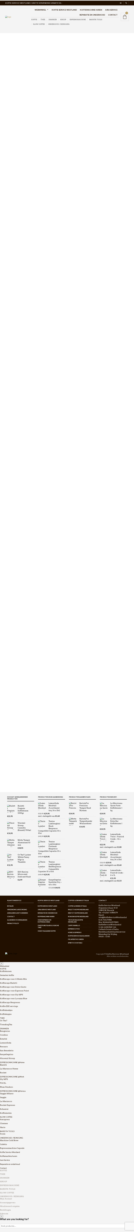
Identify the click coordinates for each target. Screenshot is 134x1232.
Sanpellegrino (6, 1054)
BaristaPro (11, 84)
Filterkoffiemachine (15, 397)
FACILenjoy (12, 146)
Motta (9, 192)
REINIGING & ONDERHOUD (17, 549)
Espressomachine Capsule (18, 386)
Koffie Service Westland (64, 10)
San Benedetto (6, 1050)
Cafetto (10, 107)
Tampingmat (12, 530)
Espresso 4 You (74, 929)
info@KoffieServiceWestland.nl (113, 917)
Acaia (9, 604)
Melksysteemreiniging (16, 580)
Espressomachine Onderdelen (19, 389)
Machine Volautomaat (16, 569)
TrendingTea (6, 1024)
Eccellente (11, 134)
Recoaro (4, 1047)
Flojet (9, 153)
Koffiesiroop (12, 338)
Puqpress (11, 219)
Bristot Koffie (12, 96)
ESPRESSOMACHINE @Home (12, 1062)
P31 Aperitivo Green (76, 939)
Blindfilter (11, 491)
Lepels (9, 503)
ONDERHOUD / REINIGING (58, 24)
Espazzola (11, 142)
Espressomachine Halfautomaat (21, 374)
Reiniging (11, 518)
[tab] (57, 139)
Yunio (9, 268)
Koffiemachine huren (91, 10)
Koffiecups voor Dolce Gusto (19, 304)
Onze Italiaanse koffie (47, 931)
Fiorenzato (11, 149)
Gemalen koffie (13, 292)
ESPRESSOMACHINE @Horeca (13, 1091)
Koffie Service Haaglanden (79, 936)
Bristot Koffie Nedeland (78, 913)
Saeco (9, 245)
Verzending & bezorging (17, 909)
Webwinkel (40, 10)
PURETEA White (14, 358)
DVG (9, 126)
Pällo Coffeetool (13, 211)
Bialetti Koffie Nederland (78, 909)
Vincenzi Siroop (13, 272)
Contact (113, 15)
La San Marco (13, 73)
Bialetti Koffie (13, 92)
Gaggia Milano (13, 157)
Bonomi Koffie (13, 100)
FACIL (11, 448)
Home (7, 38)
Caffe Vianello (74, 925)
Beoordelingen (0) (53, 150)
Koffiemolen (12, 412)
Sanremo (10, 249)
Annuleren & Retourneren (17, 913)
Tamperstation (13, 526)
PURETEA (11, 226)
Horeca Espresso (75, 932)
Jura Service (111, 10)
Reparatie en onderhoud (92, 15)
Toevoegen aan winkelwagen (111, 115)
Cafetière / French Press (17, 393)
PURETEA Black (14, 354)
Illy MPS (11, 451)
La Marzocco (12, 188)
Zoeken (34, 56)
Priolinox (11, 215)
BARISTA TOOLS (95, 20)
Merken (16, 38)
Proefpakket (12, 284)
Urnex (9, 265)
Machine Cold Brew (15, 557)
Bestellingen (5, 1210)
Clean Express (13, 115)
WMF (9, 276)
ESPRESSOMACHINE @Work (12, 1077)
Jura (8, 180)
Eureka (10, 130)
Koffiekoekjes (12, 327)
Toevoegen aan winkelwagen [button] (82, 296)
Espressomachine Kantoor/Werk (21, 416)
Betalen (10, 906)
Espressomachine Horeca (18, 370)
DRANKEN (53, 20)
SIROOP (63, 20)
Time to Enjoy (13, 257)
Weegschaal (12, 545)
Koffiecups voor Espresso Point (20, 307)
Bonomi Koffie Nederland (78, 916)
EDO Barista (12, 138)
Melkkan (10, 510)
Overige (10, 514)
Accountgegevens (7, 1203)
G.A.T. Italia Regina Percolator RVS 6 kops (69, 305)
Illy (8, 169)
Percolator (122, 126)
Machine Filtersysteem (17, 561)
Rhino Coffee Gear (14, 234)
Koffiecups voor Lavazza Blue (19, 315)
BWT (9, 103)
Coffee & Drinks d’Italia (77, 906)
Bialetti (10, 88)
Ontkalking (11, 584)
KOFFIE (34, 20)
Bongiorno (5, 1031)
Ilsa (8, 173)
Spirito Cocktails (75, 943)
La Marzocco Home (16, 444)
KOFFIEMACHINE (13, 366)
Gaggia (11, 471)
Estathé (3, 1039)
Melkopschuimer (14, 405)
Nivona (10, 196)
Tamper (10, 522)
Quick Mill (11, 242)
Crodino (4, 1035)
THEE (43, 20)
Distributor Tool (13, 495)
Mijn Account (6, 1199)
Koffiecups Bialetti (15, 296)
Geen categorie (11, 421)
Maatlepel (11, 507)
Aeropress (11, 77)
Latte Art (10, 499)
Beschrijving (51, 139)
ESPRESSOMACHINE (78, 20)
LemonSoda (5, 1043)
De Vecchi (11, 119)
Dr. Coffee (11, 123)
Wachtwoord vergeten (10, 1206)
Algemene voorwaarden (17, 920)
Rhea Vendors (12, 230)
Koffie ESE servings (15, 323)
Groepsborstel (13, 572)
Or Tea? (10, 207)
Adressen (4, 1214)
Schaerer (10, 253)
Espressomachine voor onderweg (21, 382)
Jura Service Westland (47, 909)
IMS (8, 176)
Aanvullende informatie (56, 145)
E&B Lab (10, 615)
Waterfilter (12, 595)
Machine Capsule (14, 553)
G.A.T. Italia (26, 38)
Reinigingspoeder (14, 588)
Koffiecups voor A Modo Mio (19, 300)
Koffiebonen (12, 288)
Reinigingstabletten (15, 592)
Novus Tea (11, 203)
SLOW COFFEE (39, 24)
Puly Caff (11, 222)
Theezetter (11, 362)
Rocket (11, 463)
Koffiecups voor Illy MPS (17, 311)
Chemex (10, 111)
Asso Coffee (12, 80)
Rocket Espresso (14, 238)
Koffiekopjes (12, 331)
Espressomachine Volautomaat (20, 378)
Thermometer (12, 533)
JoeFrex (10, 184)
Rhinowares (12, 623)
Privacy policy (13, 923)
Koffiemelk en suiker (15, 334)
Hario (9, 165)
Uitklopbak (11, 537)
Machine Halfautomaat (17, 565)
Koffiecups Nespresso (16, 319)
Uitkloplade (12, 541)
